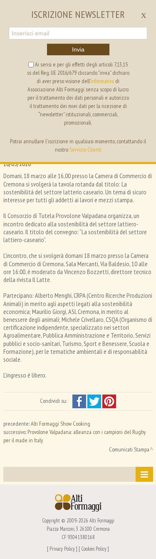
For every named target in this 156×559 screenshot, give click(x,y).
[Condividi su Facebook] (79, 401)
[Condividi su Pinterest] (109, 401)
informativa (102, 81)
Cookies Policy (93, 548)
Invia (78, 49)
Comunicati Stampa (129, 449)
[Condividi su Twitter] (94, 401)
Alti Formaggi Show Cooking (60, 423)
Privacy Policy (62, 548)
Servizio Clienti (85, 149)
